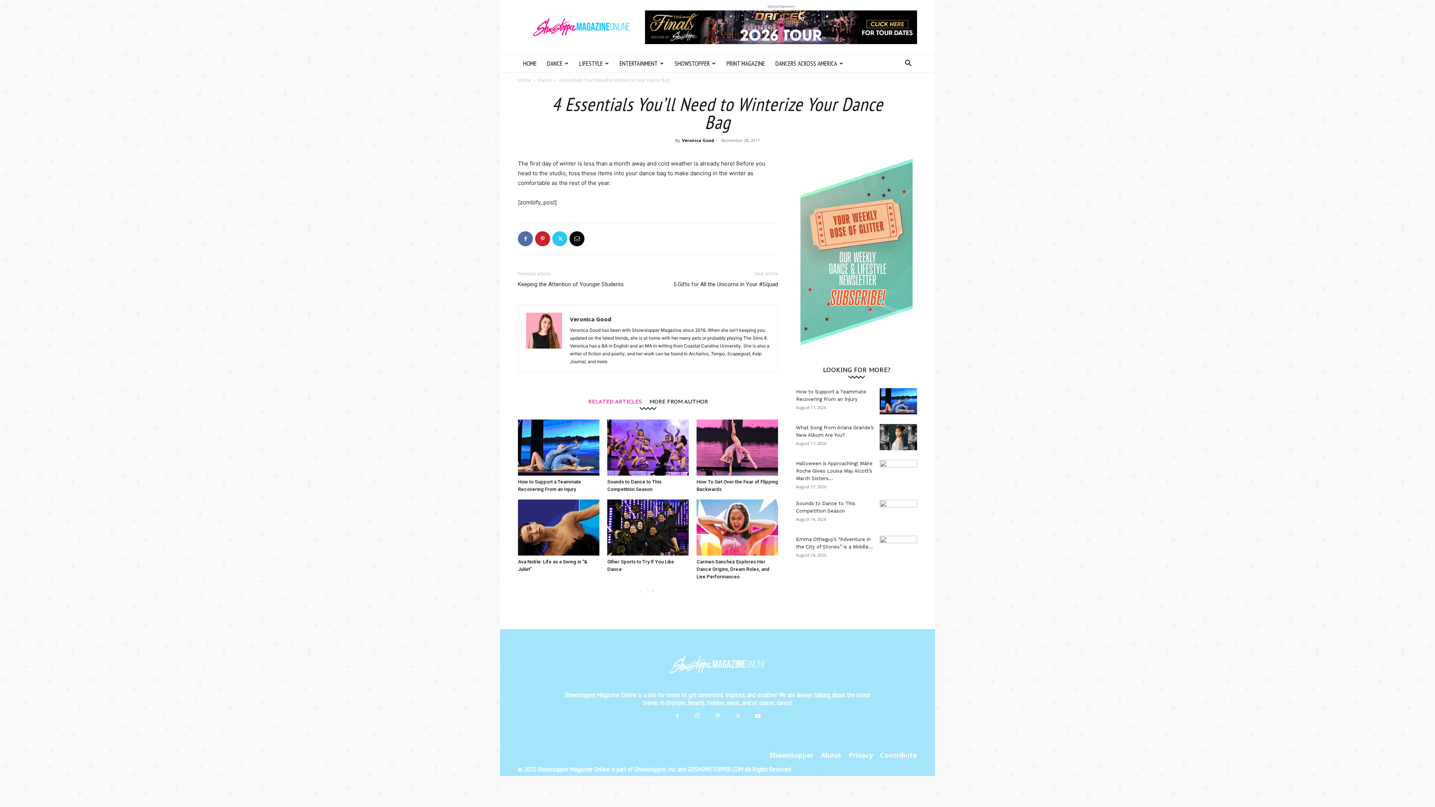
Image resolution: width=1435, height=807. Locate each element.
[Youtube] (757, 716)
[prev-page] (640, 591)
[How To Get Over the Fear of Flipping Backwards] (737, 448)
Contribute (898, 755)
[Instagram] (697, 715)
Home (530, 63)
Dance (554, 63)
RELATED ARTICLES (615, 401)
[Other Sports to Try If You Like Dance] (648, 528)
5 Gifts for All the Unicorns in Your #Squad (725, 284)
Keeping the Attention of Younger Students (571, 284)
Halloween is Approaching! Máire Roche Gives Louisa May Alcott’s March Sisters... (834, 471)
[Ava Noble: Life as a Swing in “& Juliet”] (558, 528)
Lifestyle (591, 63)
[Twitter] (559, 238)
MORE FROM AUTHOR (678, 401)
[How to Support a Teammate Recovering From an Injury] (558, 448)
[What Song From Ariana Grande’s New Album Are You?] (898, 437)
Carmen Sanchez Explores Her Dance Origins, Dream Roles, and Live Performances (733, 569)
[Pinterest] (542, 238)
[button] (908, 64)
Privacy (861, 755)
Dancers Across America (806, 63)
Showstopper (692, 63)
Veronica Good (698, 140)
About (831, 755)
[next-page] (652, 591)
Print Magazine (745, 63)
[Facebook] (525, 238)
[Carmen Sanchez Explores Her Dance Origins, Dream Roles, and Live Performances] (737, 528)
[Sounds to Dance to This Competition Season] (648, 448)
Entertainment (639, 63)
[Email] (577, 238)
